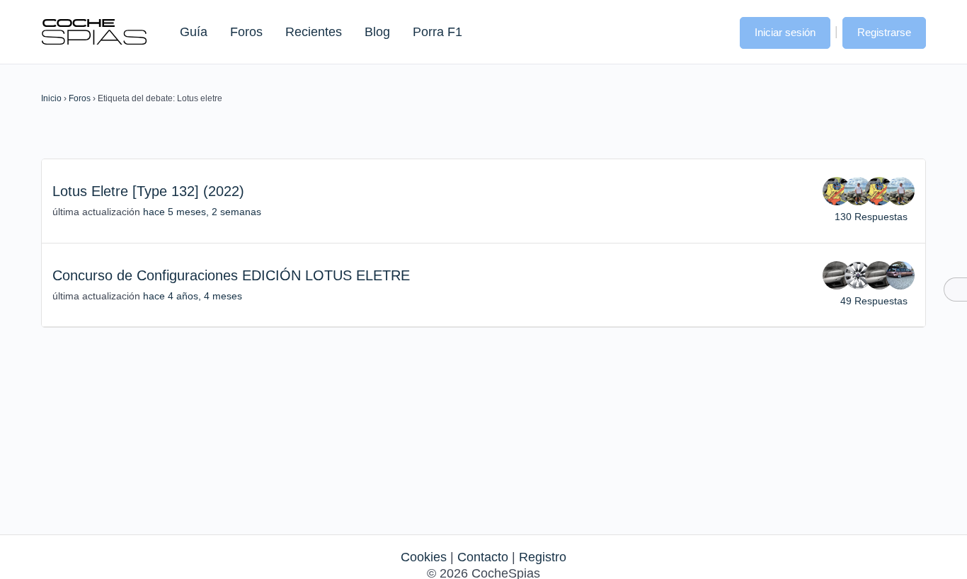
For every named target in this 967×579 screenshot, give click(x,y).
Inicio (51, 98)
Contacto (482, 557)
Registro (542, 557)
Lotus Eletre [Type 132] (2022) (148, 191)
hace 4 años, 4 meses (192, 296)
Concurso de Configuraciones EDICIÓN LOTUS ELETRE (231, 275)
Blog (377, 32)
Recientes (313, 32)
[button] (715, 31)
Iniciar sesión (785, 32)
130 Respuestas (871, 216)
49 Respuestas (874, 300)
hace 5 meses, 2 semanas (202, 211)
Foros (246, 32)
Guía (193, 32)
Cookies (424, 557)
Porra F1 (437, 32)
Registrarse (884, 32)
